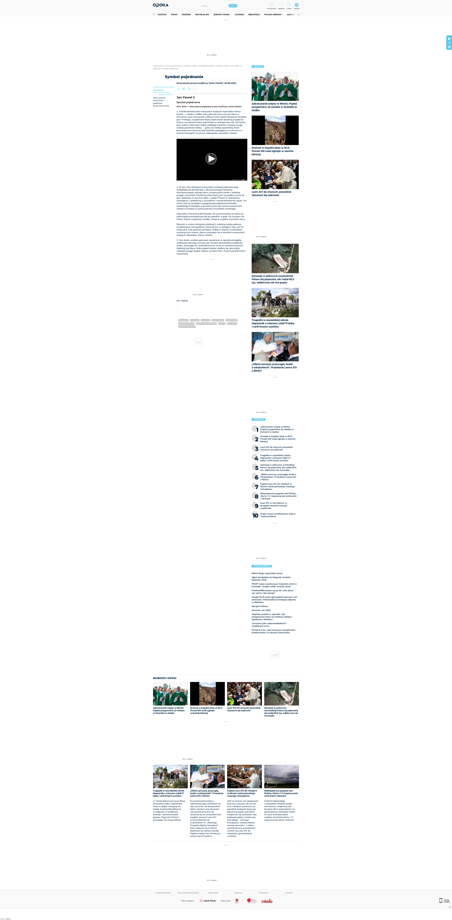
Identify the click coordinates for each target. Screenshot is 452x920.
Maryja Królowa (260, 606)
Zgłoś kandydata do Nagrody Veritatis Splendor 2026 (271, 578)
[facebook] (449, 39)
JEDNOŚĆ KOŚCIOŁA (217, 320)
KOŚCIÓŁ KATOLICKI (231, 320)
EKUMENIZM (205, 320)
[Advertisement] (226, 37)
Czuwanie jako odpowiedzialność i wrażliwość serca (269, 624)
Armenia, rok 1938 (261, 610)
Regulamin (213, 893)
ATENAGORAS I (183, 320)
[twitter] (449, 43)
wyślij (195, 89)
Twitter (184, 89)
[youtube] (449, 47)
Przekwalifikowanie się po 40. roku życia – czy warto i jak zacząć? (273, 591)
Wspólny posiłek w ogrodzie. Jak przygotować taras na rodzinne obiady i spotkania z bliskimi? (272, 617)
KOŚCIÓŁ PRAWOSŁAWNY (186, 323)
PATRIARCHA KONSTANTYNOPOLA (206, 323)
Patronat (263, 893)
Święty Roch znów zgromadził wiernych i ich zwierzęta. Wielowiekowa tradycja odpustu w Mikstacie (274, 600)
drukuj (189, 89)
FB (179, 89)
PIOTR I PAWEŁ (232, 323)
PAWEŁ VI (222, 323)
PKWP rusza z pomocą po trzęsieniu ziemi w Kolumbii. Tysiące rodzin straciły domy (274, 585)
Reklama (238, 893)
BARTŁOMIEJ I (195, 320)
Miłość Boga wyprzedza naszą (267, 573)
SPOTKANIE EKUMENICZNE (187, 326)
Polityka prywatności (188, 893)
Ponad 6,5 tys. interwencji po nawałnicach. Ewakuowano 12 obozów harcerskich (274, 631)
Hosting (289, 893)
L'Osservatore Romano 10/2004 (165, 93)
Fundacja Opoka (163, 893)
